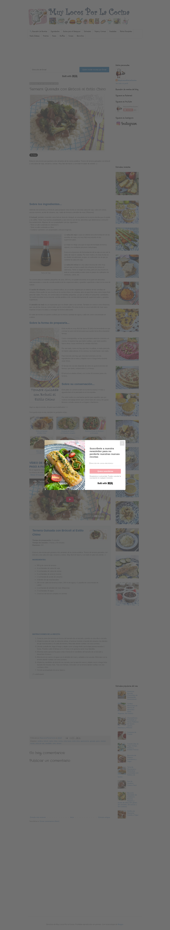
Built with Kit (105, 483)
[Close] (122, 443)
